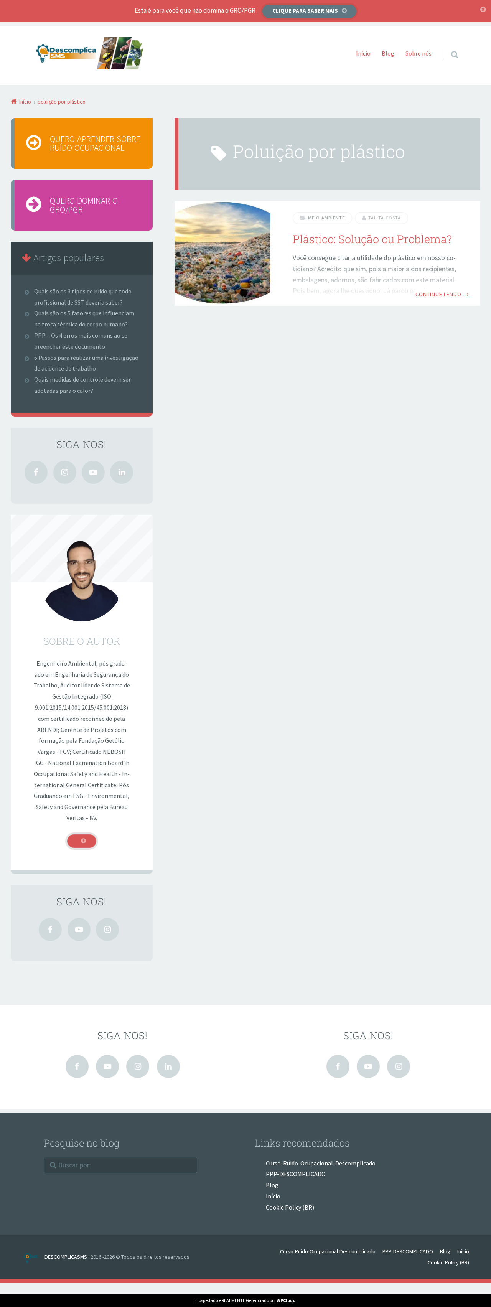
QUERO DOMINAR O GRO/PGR (84, 205)
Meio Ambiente (326, 218)
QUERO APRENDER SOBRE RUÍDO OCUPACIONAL (95, 143)
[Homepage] (91, 53)
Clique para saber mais (305, 10)
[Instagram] (64, 472)
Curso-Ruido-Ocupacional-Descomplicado (321, 1163)
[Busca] (447, 47)
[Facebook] (36, 472)
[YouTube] (93, 472)
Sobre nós (418, 53)
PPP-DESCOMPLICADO (296, 1174)
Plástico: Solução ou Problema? (372, 239)
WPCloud (286, 1300)
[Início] (33, 1257)
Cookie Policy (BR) (290, 1207)
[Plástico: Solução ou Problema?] (222, 253)
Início (363, 53)
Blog (388, 53)
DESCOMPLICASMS (65, 1256)
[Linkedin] (121, 472)
